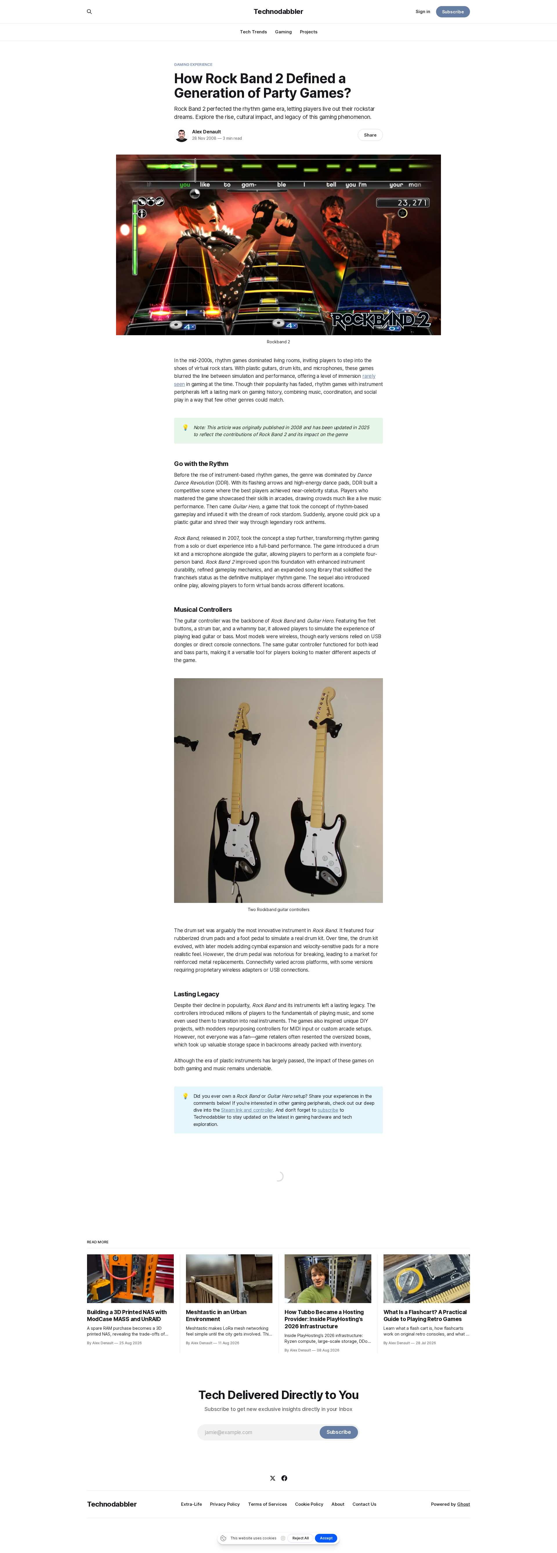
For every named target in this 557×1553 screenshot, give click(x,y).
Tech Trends (253, 32)
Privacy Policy (225, 1504)
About (338, 1504)
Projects (308, 32)
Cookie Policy (309, 1504)
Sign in (423, 11)
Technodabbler (278, 11)
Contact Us (364, 1504)
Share (370, 135)
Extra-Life (191, 1504)
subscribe (328, 1110)
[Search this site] (89, 11)
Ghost (463, 1504)
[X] (273, 1478)
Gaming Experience (193, 64)
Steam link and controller (247, 1110)
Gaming (283, 32)
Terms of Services (267, 1504)
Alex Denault (206, 132)
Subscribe (453, 11)
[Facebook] (284, 1478)
